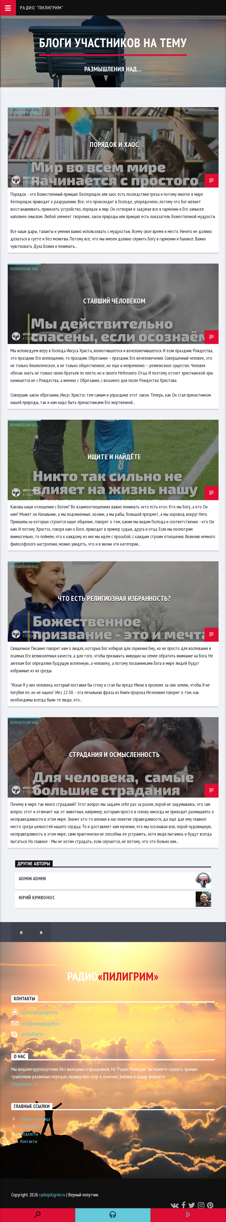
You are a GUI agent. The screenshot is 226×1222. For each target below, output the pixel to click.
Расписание (30, 1126)
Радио (113, 976)
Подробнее (22, 1084)
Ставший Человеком (114, 300)
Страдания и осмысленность (114, 754)
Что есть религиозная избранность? (114, 598)
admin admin (31, 177)
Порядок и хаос (114, 144)
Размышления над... (24, 112)
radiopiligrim (32, 1034)
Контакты (28, 1141)
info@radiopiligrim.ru (40, 1023)
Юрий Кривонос (37, 897)
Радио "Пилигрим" (42, 7)
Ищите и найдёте (114, 456)
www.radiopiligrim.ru (40, 1012)
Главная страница (35, 1119)
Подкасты (29, 1134)
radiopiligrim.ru (52, 1194)
